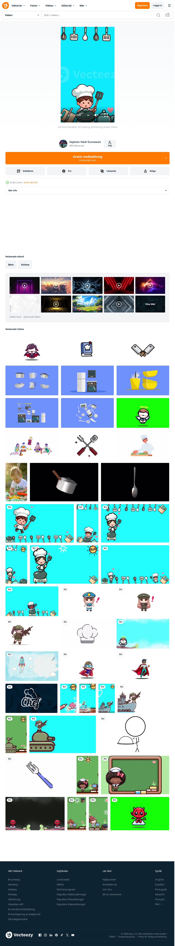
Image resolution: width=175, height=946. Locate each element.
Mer (82, 5)
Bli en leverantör (111, 894)
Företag (12, 894)
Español (157, 884)
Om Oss (106, 889)
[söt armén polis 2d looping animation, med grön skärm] (143, 601)
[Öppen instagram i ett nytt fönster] (45, 935)
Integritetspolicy (124, 936)
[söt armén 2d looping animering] (31, 634)
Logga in (155, 5)
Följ (108, 145)
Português (159, 889)
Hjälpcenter (109, 879)
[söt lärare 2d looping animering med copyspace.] (87, 775)
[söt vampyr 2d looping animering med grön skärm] (31, 348)
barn (11, 264)
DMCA (59, 884)
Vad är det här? (31, 182)
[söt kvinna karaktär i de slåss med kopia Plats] (106, 698)
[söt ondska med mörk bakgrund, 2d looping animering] (35, 813)
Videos (49, 5)
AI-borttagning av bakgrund (24, 914)
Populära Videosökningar (70, 904)
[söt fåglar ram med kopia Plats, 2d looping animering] (68, 698)
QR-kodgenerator (18, 919)
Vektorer (17, 5)
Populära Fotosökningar (70, 899)
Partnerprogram (65, 889)
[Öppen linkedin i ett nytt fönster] (51, 935)
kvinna (25, 264)
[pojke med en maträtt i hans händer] (134, 734)
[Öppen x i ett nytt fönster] (67, 935)
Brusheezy (14, 879)
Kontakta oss (109, 884)
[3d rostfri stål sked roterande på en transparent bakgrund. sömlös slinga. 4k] (135, 482)
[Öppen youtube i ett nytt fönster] (72, 935)
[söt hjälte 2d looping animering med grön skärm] (87, 666)
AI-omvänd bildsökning (21, 909)
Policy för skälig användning (150, 936)
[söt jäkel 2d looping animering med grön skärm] (139, 813)
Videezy (12, 889)
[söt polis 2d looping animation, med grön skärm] (87, 601)
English (157, 879)
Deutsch (157, 894)
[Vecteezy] (5, 5)
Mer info (12, 190)
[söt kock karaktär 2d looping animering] (39, 523)
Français (158, 899)
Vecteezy (13, 884)
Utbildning (14, 899)
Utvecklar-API (15, 904)
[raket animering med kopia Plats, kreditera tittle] (31, 666)
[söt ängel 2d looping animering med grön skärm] (143, 413)
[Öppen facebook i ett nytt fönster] (40, 935)
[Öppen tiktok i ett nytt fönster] (61, 935)
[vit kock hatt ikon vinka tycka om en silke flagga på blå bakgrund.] (31, 698)
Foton (33, 5)
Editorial (66, 5)
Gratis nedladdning (86, 158)
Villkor (110, 936)
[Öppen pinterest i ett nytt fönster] (56, 935)
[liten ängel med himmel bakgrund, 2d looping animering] (143, 634)
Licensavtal (62, 879)
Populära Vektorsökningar (71, 894)
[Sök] (156, 15)
